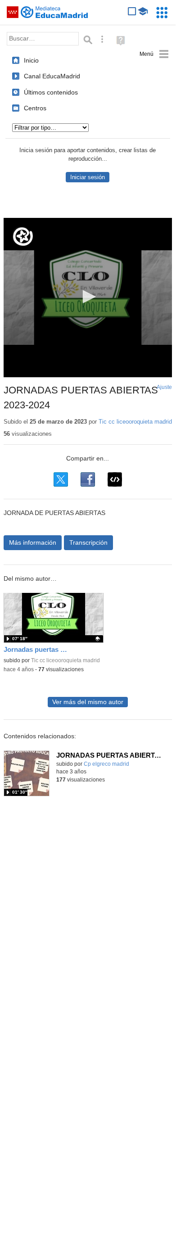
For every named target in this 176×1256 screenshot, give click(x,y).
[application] (88, 297)
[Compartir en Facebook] (88, 479)
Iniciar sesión (87, 177)
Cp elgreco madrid (106, 764)
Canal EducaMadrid (52, 76)
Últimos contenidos (51, 92)
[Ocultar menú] (154, 54)
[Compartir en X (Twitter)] (61, 479)
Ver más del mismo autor (87, 702)
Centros (35, 108)
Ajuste (164, 387)
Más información (32, 542)
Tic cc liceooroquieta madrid (135, 421)
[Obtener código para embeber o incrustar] (115, 479)
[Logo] (23, 236)
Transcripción (88, 542)
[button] (88, 297)
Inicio (31, 60)
